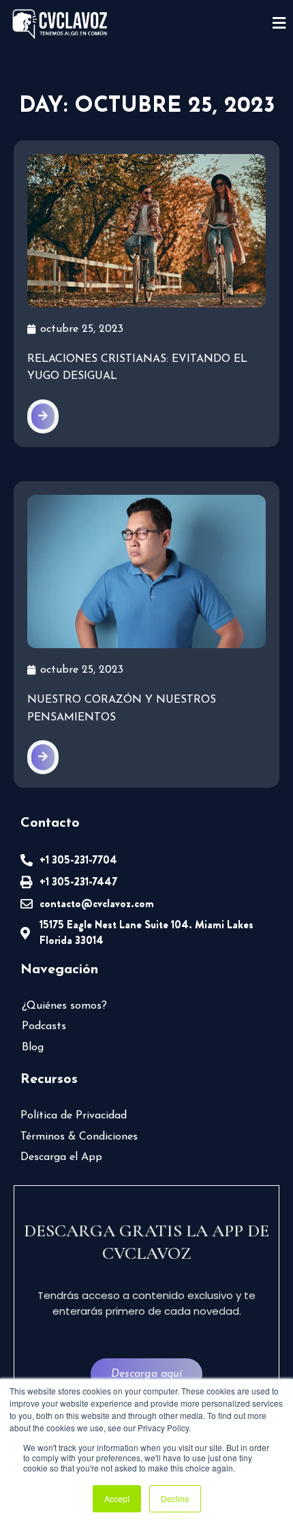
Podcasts (44, 1026)
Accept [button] (116, 1498)
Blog (33, 1047)
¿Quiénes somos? (64, 1006)
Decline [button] (175, 1498)
